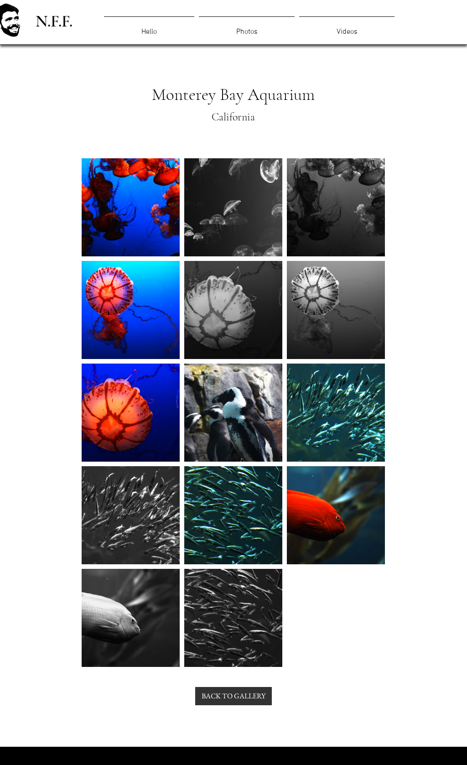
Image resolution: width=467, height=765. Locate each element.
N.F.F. (54, 21)
